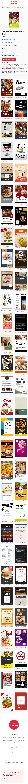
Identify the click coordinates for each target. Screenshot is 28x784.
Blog (16, 750)
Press (14, 760)
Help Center (21, 750)
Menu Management (12, 737)
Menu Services (17, 742)
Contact (23, 760)
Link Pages (10, 742)
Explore (14, 752)
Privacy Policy (15, 762)
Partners (18, 760)
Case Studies (11, 750)
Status (21, 762)
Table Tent (7, 7)
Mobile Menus (16, 740)
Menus (2, 7)
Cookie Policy (9, 775)
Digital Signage (21, 737)
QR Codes (23, 740)
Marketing (9, 740)
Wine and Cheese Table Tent (17, 7)
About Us (9, 760)
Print (5, 750)
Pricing (4, 760)
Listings (4, 740)
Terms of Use (8, 762)
